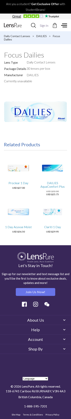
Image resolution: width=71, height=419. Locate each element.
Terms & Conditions (33, 414)
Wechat (46, 304)
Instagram (35, 304)
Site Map (16, 414)
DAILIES (41, 36)
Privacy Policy (52, 414)
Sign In (44, 25)
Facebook (24, 304)
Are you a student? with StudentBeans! (35, 6)
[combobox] (33, 25)
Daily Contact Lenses (17, 36)
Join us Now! (35, 292)
